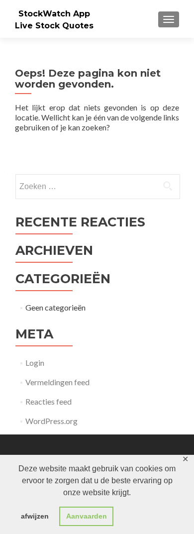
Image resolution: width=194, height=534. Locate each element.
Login (34, 362)
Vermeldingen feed (57, 382)
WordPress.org (51, 421)
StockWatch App (54, 13)
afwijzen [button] (35, 516)
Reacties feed (48, 401)
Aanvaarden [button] (86, 516)
